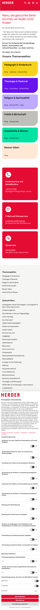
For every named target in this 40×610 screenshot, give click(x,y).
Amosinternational (9, 369)
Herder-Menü (38, 2)
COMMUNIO (6, 336)
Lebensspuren (7, 343)
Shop (6, 72)
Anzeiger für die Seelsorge (11, 362)
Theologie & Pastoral (16, 81)
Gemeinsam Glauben (9, 339)
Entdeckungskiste (8, 310)
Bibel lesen (6, 346)
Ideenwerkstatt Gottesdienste (13, 356)
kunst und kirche (8, 349)
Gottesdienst (7, 352)
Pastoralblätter (7, 359)
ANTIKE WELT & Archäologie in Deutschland (17, 385)
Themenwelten (9, 272)
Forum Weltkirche (8, 372)
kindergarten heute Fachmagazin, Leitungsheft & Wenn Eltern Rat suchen (20, 306)
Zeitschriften (22, 72)
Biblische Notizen (8, 375)
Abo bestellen (10, 250)
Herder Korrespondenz (10, 326)
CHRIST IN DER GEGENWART (11, 323)
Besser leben (11, 147)
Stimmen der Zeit (8, 333)
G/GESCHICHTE (7, 388)
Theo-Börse (13, 88)
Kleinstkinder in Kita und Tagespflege (15, 313)
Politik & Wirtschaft (15, 114)
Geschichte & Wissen (16, 131)
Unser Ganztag (7, 317)
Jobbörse (12, 72)
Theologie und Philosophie (12, 382)
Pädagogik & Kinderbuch (18, 65)
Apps (22, 105)
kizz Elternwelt (7, 320)
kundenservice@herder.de (15, 221)
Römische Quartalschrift (11, 378)
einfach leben (7, 330)
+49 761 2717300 (11, 189)
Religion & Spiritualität (16, 98)
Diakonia (5, 365)
